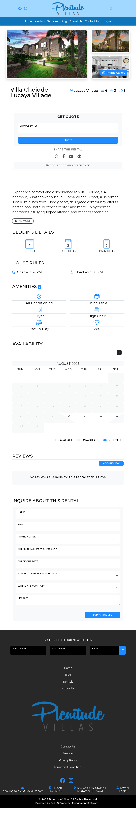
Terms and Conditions (68, 767)
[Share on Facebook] (63, 156)
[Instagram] (25, 8)
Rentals (39, 21)
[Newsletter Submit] (122, 650)
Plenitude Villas (59, 799)
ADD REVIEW (111, 463)
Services (52, 21)
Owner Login (124, 789)
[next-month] (119, 353)
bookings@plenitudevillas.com (23, 791)
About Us (76, 21)
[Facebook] (20, 8)
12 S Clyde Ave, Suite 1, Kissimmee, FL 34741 (91, 789)
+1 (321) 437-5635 (56, 789)
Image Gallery (116, 72)
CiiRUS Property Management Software (74, 803)
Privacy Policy (68, 760)
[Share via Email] (71, 156)
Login (107, 21)
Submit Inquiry (102, 614)
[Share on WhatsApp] (56, 156)
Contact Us (92, 21)
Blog (64, 21)
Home (28, 21)
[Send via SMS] (79, 156)
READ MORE (23, 220)
